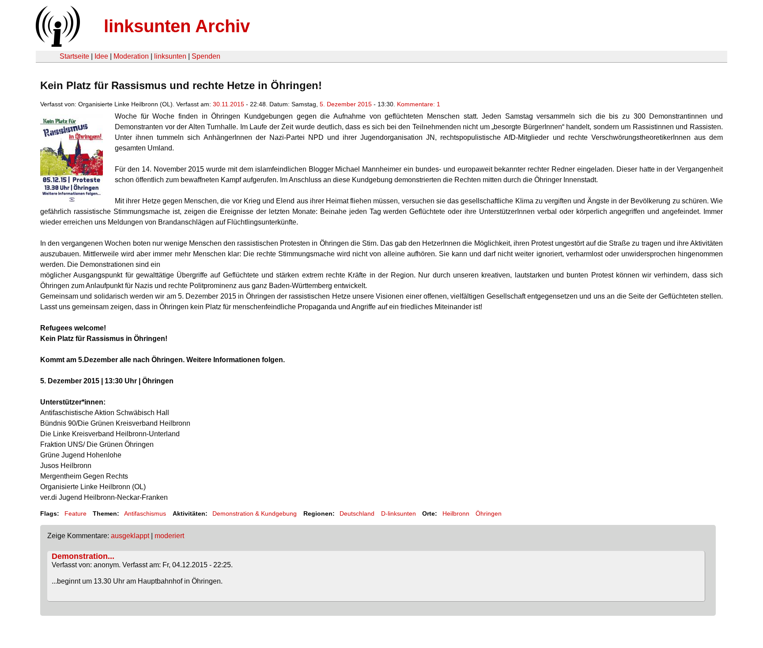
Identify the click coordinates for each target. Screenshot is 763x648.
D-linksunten (398, 513)
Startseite (74, 56)
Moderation (131, 56)
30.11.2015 (228, 104)
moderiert (169, 535)
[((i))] (57, 44)
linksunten (170, 56)
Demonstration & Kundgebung (254, 513)
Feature (75, 513)
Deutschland (357, 513)
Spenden (206, 56)
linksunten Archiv (177, 26)
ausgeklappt (130, 535)
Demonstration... (83, 556)
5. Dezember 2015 (346, 104)
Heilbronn (455, 513)
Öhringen (489, 513)
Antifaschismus (145, 513)
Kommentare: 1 (418, 104)
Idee (101, 56)
